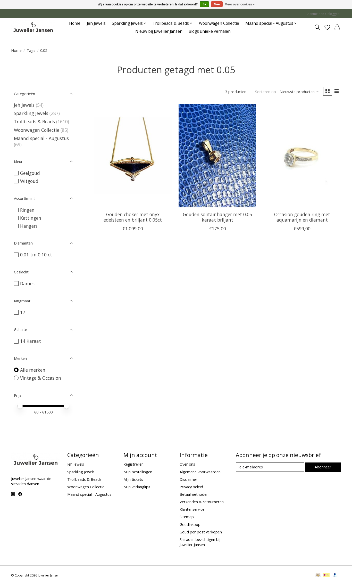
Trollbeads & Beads (34, 121)
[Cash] (318, 575)
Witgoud (29, 181)
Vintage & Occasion (40, 378)
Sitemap (187, 516)
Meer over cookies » (240, 4)
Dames (27, 283)
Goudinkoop (190, 524)
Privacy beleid (191, 486)
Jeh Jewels (96, 23)
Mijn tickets (133, 479)
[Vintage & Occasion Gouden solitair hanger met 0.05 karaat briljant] (217, 155)
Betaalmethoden (194, 494)
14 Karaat (30, 341)
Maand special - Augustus (41, 138)
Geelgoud (30, 173)
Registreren (133, 464)
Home (74, 23)
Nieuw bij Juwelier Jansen (158, 31)
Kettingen (30, 218)
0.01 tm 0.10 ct (36, 254)
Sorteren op (265, 91)
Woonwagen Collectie (219, 23)
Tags (31, 50)
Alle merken (32, 370)
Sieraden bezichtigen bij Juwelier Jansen (200, 542)
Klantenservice (192, 509)
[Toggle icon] (317, 27)
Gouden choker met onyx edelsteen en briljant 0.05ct (133, 217)
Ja (204, 4)
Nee (217, 4)
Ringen (27, 210)
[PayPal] (335, 575)
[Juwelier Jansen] (33, 27)
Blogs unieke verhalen (210, 31)
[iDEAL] (326, 575)
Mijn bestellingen (137, 471)
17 (22, 312)
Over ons (187, 464)
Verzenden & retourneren (202, 501)
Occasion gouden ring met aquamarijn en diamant (302, 217)
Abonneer (323, 466)
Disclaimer (188, 479)
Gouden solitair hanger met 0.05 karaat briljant (217, 217)
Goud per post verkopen (201, 531)
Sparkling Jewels (31, 113)
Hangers (29, 226)
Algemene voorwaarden (200, 471)
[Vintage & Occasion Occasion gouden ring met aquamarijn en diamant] (302, 155)
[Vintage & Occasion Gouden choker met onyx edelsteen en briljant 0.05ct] (133, 155)
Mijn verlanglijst (136, 486)
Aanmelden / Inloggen (323, 14)
